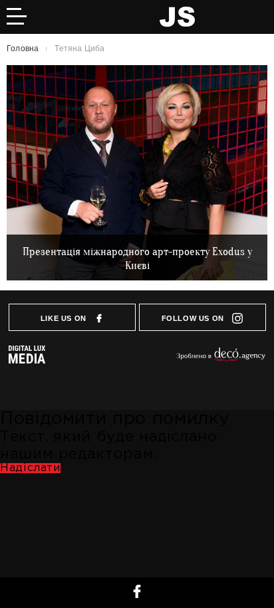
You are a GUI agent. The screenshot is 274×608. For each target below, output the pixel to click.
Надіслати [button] (30, 468)
